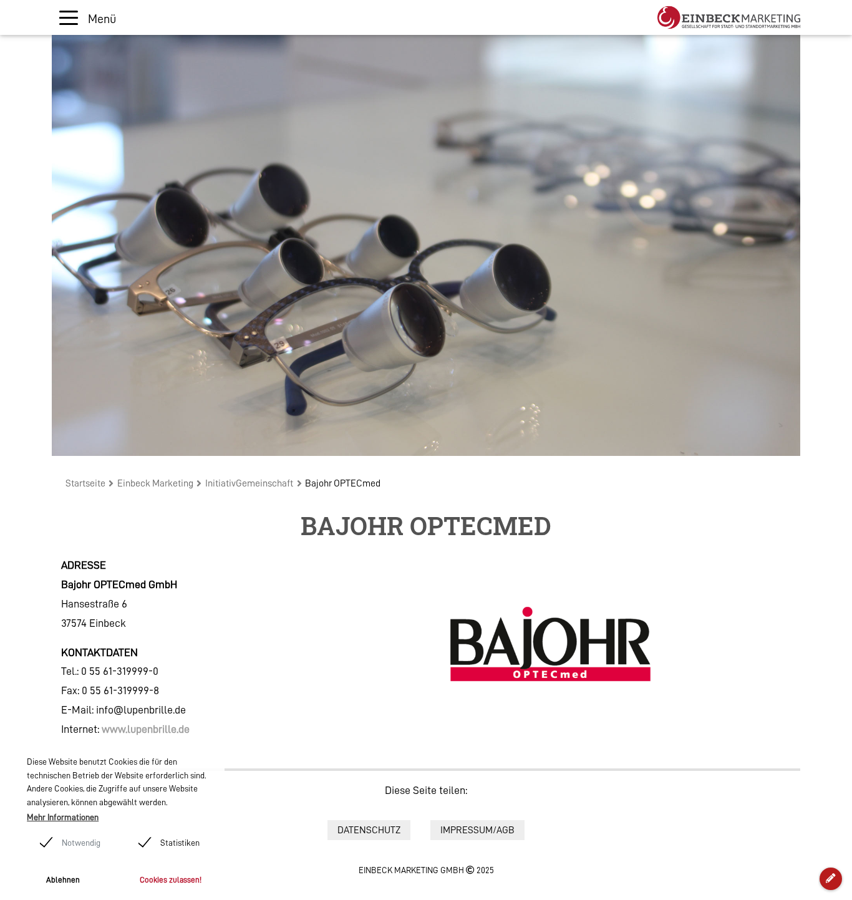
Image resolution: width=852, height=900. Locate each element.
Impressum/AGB (477, 830)
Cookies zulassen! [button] (170, 880)
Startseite (85, 483)
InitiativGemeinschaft (249, 483)
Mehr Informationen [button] (63, 817)
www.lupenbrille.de (146, 729)
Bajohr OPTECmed (342, 483)
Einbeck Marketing (155, 483)
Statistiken (180, 842)
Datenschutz (368, 830)
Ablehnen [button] (63, 880)
